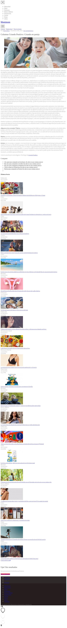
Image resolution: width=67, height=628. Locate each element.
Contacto (6, 601)
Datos (5, 8)
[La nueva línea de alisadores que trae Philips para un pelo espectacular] (12, 423)
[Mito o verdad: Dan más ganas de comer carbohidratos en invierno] (12, 251)
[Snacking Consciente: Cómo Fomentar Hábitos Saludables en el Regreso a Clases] (12, 193)
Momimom (5, 22)
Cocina (6, 15)
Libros (6, 18)
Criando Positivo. (33, 155)
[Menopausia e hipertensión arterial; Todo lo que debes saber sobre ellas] (12, 404)
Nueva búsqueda (5, 574)
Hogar (6, 17)
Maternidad (7, 6)
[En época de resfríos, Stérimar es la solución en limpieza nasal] (12, 461)
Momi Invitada (17, 29)
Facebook (7, 577)
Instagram (7, 579)
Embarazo (7, 10)
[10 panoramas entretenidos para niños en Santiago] (12, 232)
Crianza (3, 29)
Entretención (7, 13)
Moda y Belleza (8, 11)
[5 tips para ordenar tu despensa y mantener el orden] (12, 518)
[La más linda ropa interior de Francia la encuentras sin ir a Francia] (12, 365)
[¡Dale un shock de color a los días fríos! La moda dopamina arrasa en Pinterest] (12, 442)
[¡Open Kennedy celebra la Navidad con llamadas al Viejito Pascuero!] (12, 557)
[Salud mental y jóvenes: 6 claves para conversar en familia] (12, 385)
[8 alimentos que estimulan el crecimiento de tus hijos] (12, 346)
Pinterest (6, 582)
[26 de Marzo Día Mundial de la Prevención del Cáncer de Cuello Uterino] (12, 289)
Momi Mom (6, 31)
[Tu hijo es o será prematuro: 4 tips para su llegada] (12, 308)
